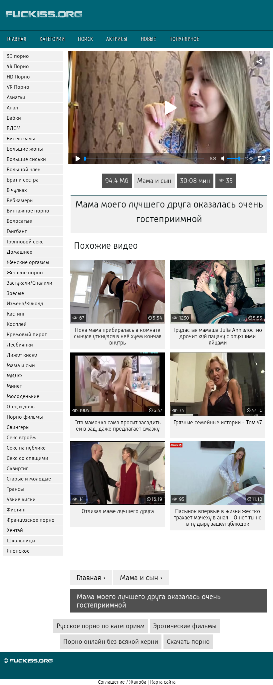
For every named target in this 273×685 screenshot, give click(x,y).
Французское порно (31, 520)
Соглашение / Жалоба (122, 682)
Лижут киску (22, 355)
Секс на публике (26, 448)
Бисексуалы (21, 138)
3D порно (18, 56)
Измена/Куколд (25, 303)
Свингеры (18, 427)
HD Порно (18, 76)
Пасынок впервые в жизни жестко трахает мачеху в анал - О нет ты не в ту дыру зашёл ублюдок (218, 517)
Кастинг (16, 314)
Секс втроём (21, 437)
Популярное (184, 39)
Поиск (85, 39)
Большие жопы (25, 149)
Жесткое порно (25, 272)
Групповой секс (25, 241)
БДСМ (14, 128)
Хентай (15, 530)
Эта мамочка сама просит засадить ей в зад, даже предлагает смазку (117, 425)
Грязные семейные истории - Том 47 (217, 422)
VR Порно (18, 87)
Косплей (17, 324)
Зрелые (15, 293)
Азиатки (16, 97)
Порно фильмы (25, 417)
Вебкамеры (20, 200)
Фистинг (16, 509)
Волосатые (19, 221)
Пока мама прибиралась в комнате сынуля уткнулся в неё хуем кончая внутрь (117, 336)
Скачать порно (188, 641)
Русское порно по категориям (100, 626)
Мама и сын (21, 365)
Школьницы (21, 540)
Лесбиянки (20, 345)
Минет (14, 386)
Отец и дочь (21, 406)
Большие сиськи (26, 159)
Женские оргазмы (28, 262)
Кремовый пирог (27, 334)
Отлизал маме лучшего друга (118, 511)
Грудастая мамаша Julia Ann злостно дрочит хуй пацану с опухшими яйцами (217, 336)
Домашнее (19, 252)
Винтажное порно (28, 210)
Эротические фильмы (184, 626)
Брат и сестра (23, 180)
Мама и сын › (141, 578)
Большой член (24, 169)
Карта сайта (162, 682)
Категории (52, 39)
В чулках (17, 190)
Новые (148, 39)
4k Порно (18, 66)
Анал (12, 107)
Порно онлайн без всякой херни (110, 641)
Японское (18, 551)
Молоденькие (23, 396)
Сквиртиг (17, 468)
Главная (16, 39)
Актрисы (116, 39)
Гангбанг (17, 231)
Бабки (14, 118)
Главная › (91, 578)
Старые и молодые (29, 479)
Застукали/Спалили (29, 283)
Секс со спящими (27, 458)
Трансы (15, 489)
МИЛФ (14, 375)
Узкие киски (21, 499)
